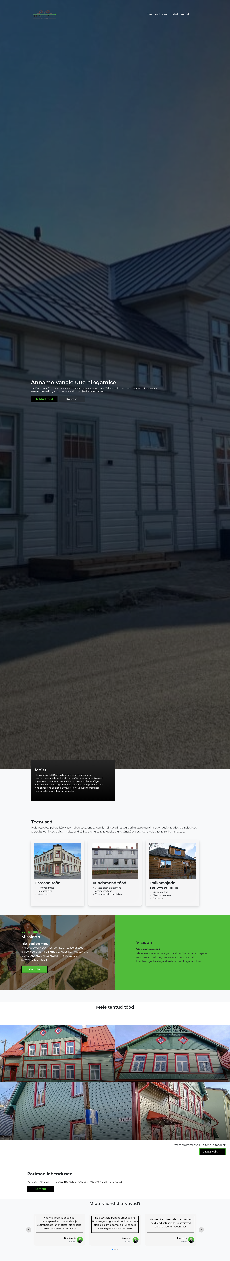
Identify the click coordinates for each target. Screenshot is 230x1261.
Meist (165, 14)
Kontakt (185, 14)
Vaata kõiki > (211, 1151)
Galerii (174, 14)
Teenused (153, 14)
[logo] (44, 14)
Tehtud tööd (44, 399)
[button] (112, 1249)
